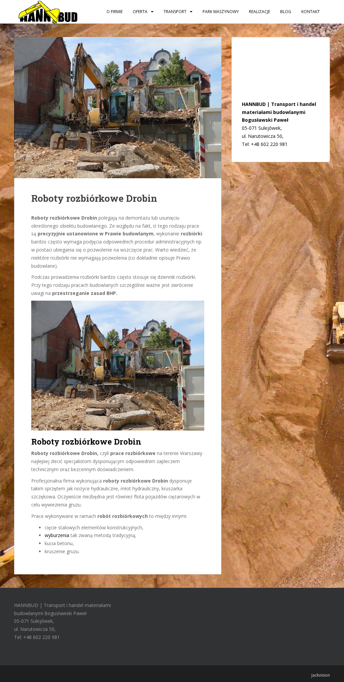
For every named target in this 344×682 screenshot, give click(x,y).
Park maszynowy (221, 11)
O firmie (114, 11)
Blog (285, 11)
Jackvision (320, 675)
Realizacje (259, 11)
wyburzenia (57, 535)
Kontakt (310, 11)
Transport (175, 11)
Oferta (140, 11)
